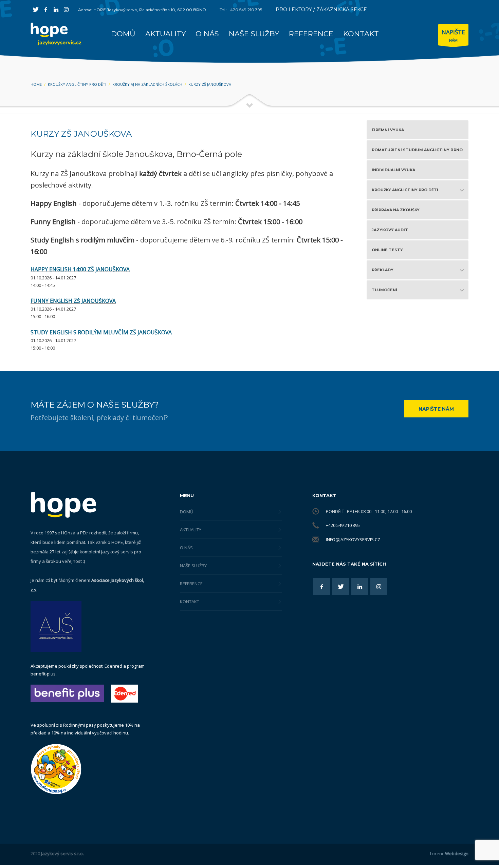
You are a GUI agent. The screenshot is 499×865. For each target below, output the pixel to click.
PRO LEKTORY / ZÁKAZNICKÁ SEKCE (321, 9)
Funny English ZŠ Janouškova (73, 300)
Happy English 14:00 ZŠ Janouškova (80, 269)
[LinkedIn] (56, 9)
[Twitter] (36, 9)
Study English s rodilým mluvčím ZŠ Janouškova (101, 332)
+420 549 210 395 (343, 525)
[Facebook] (46, 9)
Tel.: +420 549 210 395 (241, 9)
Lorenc (449, 853)
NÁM (453, 35)
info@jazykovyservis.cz (353, 539)
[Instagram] (66, 9)
